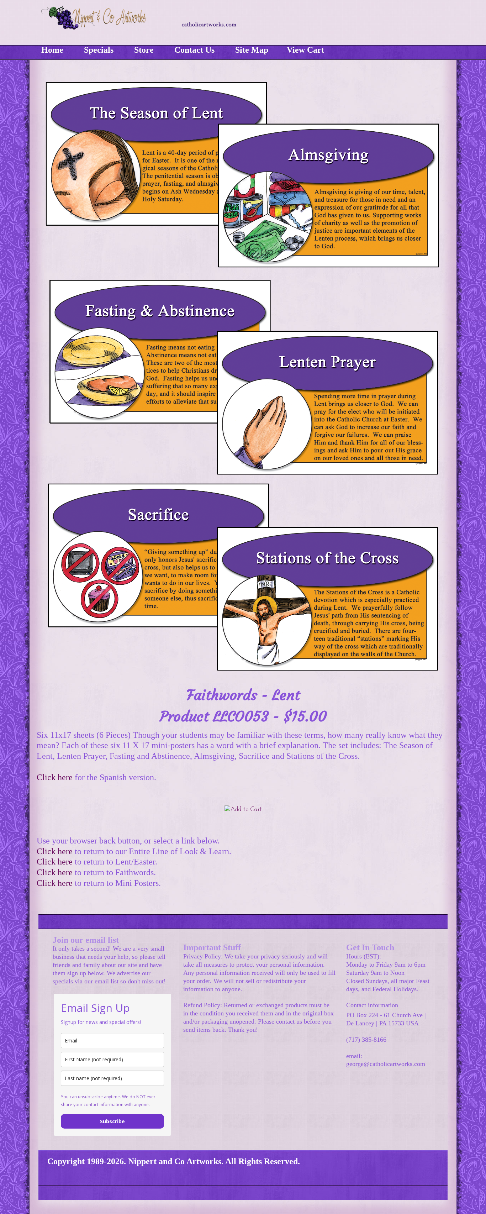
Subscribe (112, 1121)
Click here (55, 777)
